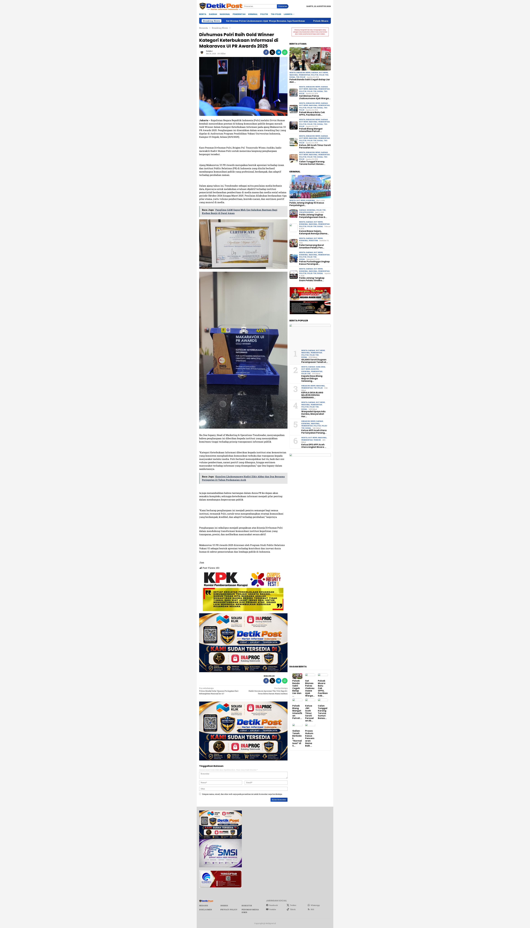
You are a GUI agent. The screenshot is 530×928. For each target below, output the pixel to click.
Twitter (293, 905)
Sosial (292, 77)
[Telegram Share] (278, 52)
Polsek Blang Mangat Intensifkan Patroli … (311, 130)
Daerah (314, 73)
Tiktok (293, 909)
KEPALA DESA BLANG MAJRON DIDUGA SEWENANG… (312, 395)
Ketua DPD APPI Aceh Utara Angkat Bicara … (313, 445)
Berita (292, 73)
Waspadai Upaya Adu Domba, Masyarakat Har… (313, 414)
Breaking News (303, 73)
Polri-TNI (323, 75)
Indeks (224, 905)
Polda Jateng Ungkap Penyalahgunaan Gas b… (313, 215)
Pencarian (282, 6)
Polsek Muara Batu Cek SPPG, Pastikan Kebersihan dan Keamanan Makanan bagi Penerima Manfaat (279, 21)
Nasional (293, 75)
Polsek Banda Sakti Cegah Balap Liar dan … (309, 80)
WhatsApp (315, 905)
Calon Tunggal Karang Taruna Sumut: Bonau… (312, 162)
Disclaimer (205, 909)
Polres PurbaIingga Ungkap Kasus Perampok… (314, 262)
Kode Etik (247, 905)
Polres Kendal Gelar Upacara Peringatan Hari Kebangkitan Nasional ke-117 (218, 691)
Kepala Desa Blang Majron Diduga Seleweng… (311, 378)
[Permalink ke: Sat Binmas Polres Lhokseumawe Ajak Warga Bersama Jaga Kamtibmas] (310, 676)
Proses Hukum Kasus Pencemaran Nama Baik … (309, 738)
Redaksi (203, 905)
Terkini (317, 440)
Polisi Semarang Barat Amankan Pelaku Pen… (311, 246)
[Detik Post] (221, 6)
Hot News (323, 73)
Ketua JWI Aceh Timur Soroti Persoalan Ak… (315, 146)
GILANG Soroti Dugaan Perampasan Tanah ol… (314, 360)
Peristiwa (313, 240)
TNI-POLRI (300, 77)
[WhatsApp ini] (284, 52)
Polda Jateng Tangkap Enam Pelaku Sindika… (311, 279)
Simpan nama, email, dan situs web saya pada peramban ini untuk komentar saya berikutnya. (242, 794)
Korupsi (315, 369)
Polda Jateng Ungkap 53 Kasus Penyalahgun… (306, 204)
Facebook (273, 905)
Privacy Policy (228, 909)
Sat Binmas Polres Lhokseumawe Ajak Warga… (314, 97)
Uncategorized (306, 212)
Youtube (272, 909)
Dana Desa (320, 367)
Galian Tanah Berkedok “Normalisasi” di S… (297, 738)
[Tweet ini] (272, 52)
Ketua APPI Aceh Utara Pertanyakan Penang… (314, 431)
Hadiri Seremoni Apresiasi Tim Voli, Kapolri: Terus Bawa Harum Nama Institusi (268, 691)
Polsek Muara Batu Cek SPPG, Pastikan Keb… (312, 113)
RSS (312, 909)
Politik (314, 75)
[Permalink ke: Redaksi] (202, 52)
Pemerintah (304, 75)
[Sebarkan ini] (266, 52)
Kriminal (310, 200)
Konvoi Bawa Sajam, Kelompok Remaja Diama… (314, 232)
